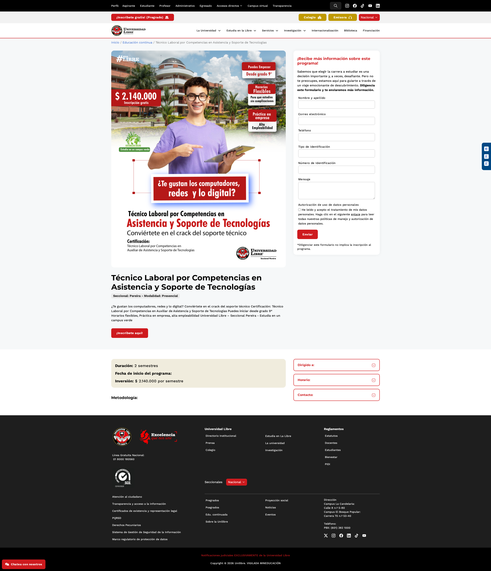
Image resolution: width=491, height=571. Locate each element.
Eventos (270, 514)
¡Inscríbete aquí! (129, 333)
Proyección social (276, 500)
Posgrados (212, 507)
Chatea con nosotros (26, 564)
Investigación (292, 30)
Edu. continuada (216, 514)
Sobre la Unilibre (217, 521)
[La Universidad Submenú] (219, 30)
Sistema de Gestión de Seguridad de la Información (146, 532)
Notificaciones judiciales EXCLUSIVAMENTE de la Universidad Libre (245, 555)
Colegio (310, 17)
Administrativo (185, 5)
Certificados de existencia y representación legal (144, 510)
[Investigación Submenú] (304, 30)
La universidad (275, 443)
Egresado (206, 5)
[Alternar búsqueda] (335, 6)
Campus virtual (258, 5)
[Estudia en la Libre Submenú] (255, 30)
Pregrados (212, 500)
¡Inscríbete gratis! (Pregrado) (139, 17)
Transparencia (282, 5)
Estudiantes (333, 449)
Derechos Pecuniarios (126, 525)
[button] (337, 365)
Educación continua (137, 42)
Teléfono (304, 130)
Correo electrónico (312, 114)
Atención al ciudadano (127, 496)
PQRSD (116, 517)
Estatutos (331, 435)
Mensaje (304, 179)
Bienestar (331, 457)
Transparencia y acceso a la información (139, 503)
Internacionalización (325, 30)
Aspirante (128, 5)
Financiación (371, 30)
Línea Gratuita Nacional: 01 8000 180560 (128, 457)
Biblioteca (350, 30)
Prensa (210, 442)
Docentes (331, 442)
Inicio (115, 42)
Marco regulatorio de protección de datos (139, 539)
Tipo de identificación (314, 146)
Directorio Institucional (221, 435)
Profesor (165, 5)
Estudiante (147, 5)
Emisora (340, 17)
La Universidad (206, 30)
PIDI (327, 464)
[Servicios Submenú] (277, 30)
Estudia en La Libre (278, 435)
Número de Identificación (317, 163)
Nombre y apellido (311, 98)
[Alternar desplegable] (242, 5)
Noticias (270, 507)
